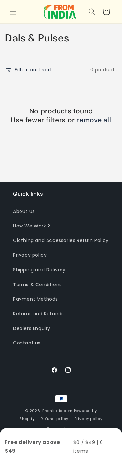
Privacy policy (30, 255)
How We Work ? (31, 226)
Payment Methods (35, 299)
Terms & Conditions (37, 284)
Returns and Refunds (38, 313)
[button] (13, 12)
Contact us (27, 343)
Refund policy (54, 418)
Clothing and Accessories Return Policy (61, 240)
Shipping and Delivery (39, 269)
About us (24, 211)
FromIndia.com (57, 410)
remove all (93, 120)
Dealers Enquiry (31, 328)
